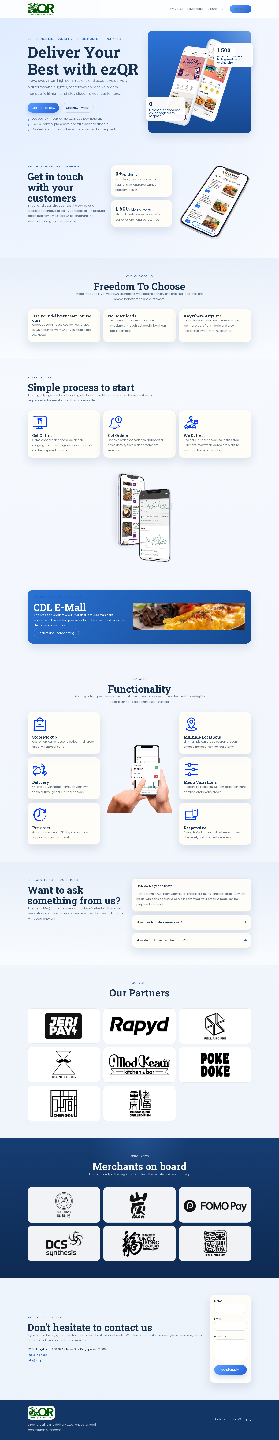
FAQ (224, 8)
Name (218, 1300)
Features (212, 8)
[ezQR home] (41, 9)
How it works (195, 8)
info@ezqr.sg (37, 1360)
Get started (240, 8)
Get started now (43, 107)
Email (217, 1318)
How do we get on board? (155, 886)
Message (220, 1336)
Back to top (222, 1419)
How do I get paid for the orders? (161, 940)
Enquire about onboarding (56, 633)
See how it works (77, 107)
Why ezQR (177, 8)
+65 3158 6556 (37, 1354)
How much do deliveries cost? (159, 922)
